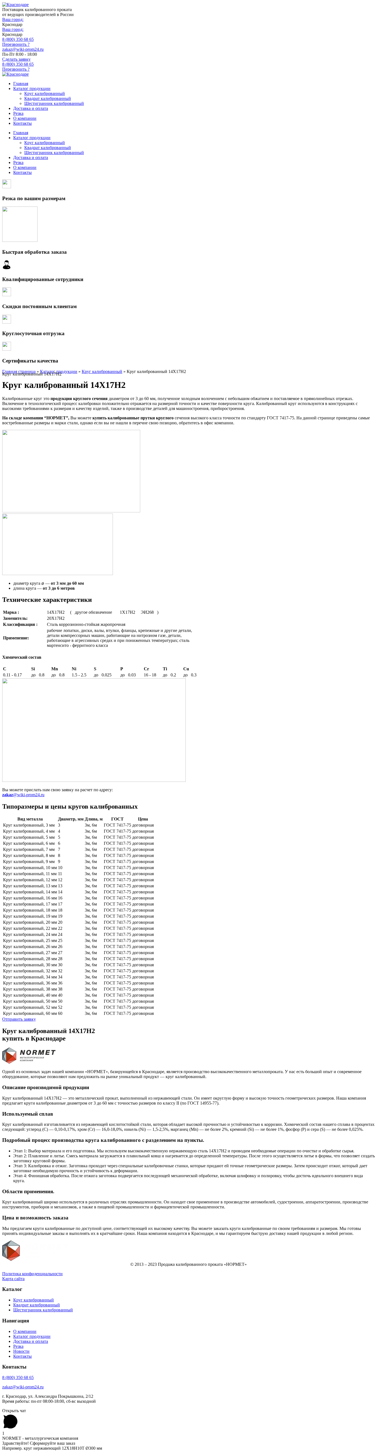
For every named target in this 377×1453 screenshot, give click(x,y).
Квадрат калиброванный (47, 98)
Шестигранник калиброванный (54, 103)
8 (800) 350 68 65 (18, 39)
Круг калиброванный (44, 93)
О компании (24, 118)
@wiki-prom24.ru (23, 794)
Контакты (22, 123)
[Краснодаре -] (15, 4)
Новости (21, 1351)
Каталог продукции (32, 88)
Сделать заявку (16, 59)
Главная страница (19, 371)
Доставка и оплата (30, 108)
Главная (20, 83)
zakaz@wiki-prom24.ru (23, 49)
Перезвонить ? (16, 44)
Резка (18, 113)
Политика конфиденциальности (32, 1273)
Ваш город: (12, 19)
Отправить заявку (19, 1019)
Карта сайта (13, 1278)
